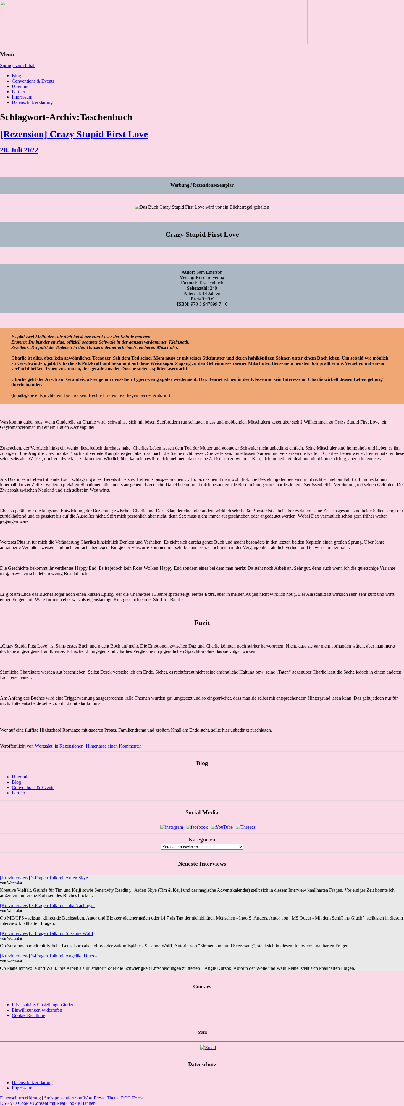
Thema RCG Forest (125, 1097)
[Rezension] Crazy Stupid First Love (74, 134)
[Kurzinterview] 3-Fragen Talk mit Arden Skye (44, 877)
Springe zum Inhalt (17, 65)
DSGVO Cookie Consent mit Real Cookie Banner (47, 1103)
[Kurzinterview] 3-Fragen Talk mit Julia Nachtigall (47, 905)
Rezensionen (71, 745)
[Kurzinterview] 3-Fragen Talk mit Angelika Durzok (49, 955)
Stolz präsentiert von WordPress (74, 1097)
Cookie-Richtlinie (28, 1015)
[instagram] (171, 827)
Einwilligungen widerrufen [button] (37, 1009)
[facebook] (197, 827)
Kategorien (202, 839)
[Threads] (245, 827)
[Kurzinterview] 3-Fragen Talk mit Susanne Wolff (46, 933)
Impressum (22, 96)
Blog (16, 75)
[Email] (208, 1047)
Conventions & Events (33, 80)
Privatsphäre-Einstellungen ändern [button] (44, 1004)
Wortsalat (43, 745)
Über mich (22, 86)
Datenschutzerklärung (32, 102)
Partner (18, 91)
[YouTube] (222, 827)
